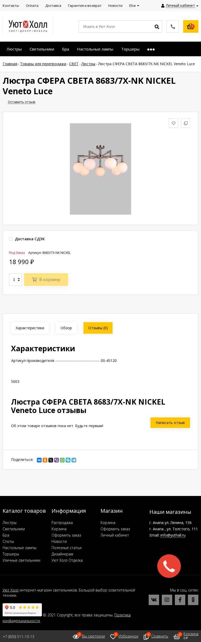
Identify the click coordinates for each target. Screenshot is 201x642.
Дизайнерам (62, 553)
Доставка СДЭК (29, 238)
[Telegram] (73, 460)
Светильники (14, 528)
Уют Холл (11, 590)
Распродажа (62, 522)
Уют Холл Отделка (67, 560)
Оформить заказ (66, 535)
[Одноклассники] (45, 460)
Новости (59, 541)
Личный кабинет (114, 535)
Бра (6, 535)
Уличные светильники (21, 560)
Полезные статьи (67, 547)
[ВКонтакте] (39, 460)
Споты (8, 541)
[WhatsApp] (62, 460)
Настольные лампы (19, 547)
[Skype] (68, 460)
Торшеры (11, 553)
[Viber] (56, 460)
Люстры (9, 522)
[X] (50, 460)
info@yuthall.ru (173, 535)
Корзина (59, 528)
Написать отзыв (170, 422)
